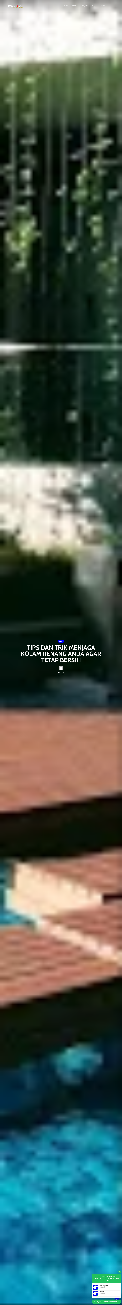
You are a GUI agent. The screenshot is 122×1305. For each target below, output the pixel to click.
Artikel (61, 641)
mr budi (61, 673)
